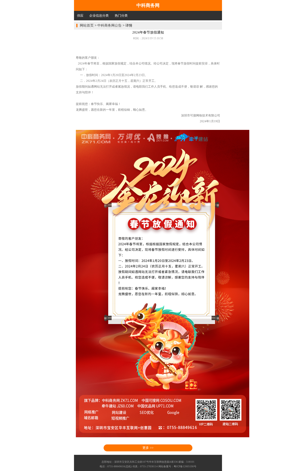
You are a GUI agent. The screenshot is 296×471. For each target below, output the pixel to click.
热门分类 (121, 15)
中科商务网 (148, 5)
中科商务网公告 (109, 25)
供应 (80, 15)
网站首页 (87, 25)
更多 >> (148, 448)
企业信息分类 (99, 15)
